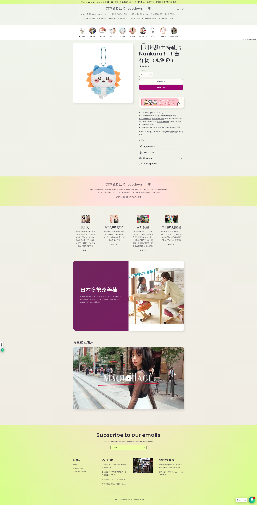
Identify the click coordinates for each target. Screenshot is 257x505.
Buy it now (161, 87)
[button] (75, 8)
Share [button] (143, 140)
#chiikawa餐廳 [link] (163, 121)
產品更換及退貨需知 (79, 472)
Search (76, 465)
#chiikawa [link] (143, 116)
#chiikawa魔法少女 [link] (147, 124)
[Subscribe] (144, 447)
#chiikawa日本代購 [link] (168, 116)
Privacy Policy (78, 468)
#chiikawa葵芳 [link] (158, 118)
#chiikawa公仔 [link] (145, 113)
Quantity (142, 70)
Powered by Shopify (138, 499)
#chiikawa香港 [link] (145, 118)
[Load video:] (128, 378)
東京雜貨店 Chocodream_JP (128, 184)
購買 (84, 250)
